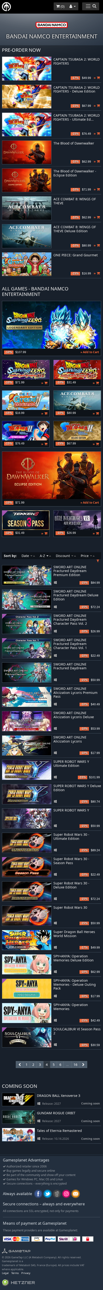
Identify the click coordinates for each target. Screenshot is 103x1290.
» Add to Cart (89, 352)
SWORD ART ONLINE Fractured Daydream (69, 666)
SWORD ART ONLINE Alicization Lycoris (69, 739)
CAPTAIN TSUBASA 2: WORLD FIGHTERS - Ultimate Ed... (76, 118)
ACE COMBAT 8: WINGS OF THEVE (74, 201)
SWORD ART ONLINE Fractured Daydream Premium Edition (69, 571)
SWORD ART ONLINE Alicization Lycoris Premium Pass (75, 692)
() (62, 6)
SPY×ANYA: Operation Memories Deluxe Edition (73, 958)
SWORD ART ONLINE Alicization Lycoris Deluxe (73, 715)
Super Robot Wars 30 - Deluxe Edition (71, 885)
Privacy (25, 1273)
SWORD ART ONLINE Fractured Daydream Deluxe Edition (75, 595)
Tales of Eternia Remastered (59, 1131)
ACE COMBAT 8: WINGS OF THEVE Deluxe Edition (74, 229)
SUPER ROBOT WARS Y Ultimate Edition (71, 763)
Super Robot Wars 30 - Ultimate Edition (71, 836)
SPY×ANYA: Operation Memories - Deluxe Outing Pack (74, 984)
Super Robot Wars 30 (70, 907)
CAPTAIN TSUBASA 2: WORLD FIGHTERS (76, 61)
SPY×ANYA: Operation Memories (70, 1006)
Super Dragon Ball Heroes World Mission (74, 933)
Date (26, 555)
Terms (15, 1273)
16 (75, 1064)
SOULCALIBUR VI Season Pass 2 (77, 1031)
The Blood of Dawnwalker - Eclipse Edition (74, 173)
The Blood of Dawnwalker (73, 143)
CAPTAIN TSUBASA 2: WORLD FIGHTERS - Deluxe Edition (76, 90)
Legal (5, 1273)
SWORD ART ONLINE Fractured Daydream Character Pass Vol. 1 (70, 644)
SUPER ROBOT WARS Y (71, 810)
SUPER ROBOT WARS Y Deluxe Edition (77, 788)
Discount (63, 555)
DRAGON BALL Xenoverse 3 (58, 1096)
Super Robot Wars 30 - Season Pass (71, 861)
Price (85, 555)
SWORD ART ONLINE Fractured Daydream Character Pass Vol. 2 (70, 619)
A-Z (43, 555)
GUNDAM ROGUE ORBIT (56, 1113)
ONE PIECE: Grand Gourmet (75, 255)
